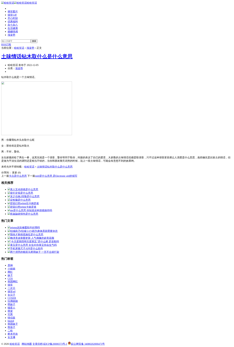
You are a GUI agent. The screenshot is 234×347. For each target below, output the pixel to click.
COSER (12, 298)
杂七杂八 (13, 25)
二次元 (11, 288)
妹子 (10, 275)
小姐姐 (11, 268)
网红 (10, 272)
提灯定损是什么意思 (21, 193)
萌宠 (10, 311)
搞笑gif (11, 291)
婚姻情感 (13, 31)
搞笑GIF (12, 14)
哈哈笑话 (32, 2)
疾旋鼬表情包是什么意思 (24, 213)
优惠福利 (13, 21)
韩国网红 (13, 281)
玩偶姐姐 (13, 301)
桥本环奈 (13, 334)
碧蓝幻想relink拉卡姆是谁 (24, 203)
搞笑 (10, 284)
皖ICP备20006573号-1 (55, 344)
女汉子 (11, 294)
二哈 (10, 330)
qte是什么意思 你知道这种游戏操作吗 (31, 210)
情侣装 (11, 317)
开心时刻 (13, 18)
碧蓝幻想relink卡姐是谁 (23, 207)
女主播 (11, 337)
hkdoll (11, 321)
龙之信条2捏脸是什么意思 (24, 196)
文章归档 (37, 344)
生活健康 (13, 28)
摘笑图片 (13, 11)
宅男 (10, 314)
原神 (10, 265)
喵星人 (11, 307)
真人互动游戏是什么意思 (24, 189)
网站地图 (27, 344)
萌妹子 (11, 304)
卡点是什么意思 (18, 176)
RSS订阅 (6, 44)
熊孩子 (11, 327)
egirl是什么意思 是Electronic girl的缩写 (56, 176)
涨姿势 (11, 35)
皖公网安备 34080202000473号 (88, 344)
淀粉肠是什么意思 (20, 200)
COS (10, 278)
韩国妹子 (13, 324)
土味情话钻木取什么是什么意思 (37, 56)
